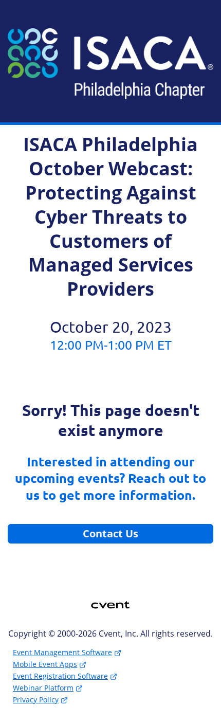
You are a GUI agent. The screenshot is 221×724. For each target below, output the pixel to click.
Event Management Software (62, 652)
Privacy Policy (36, 699)
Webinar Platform (43, 688)
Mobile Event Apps (45, 664)
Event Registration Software (60, 676)
